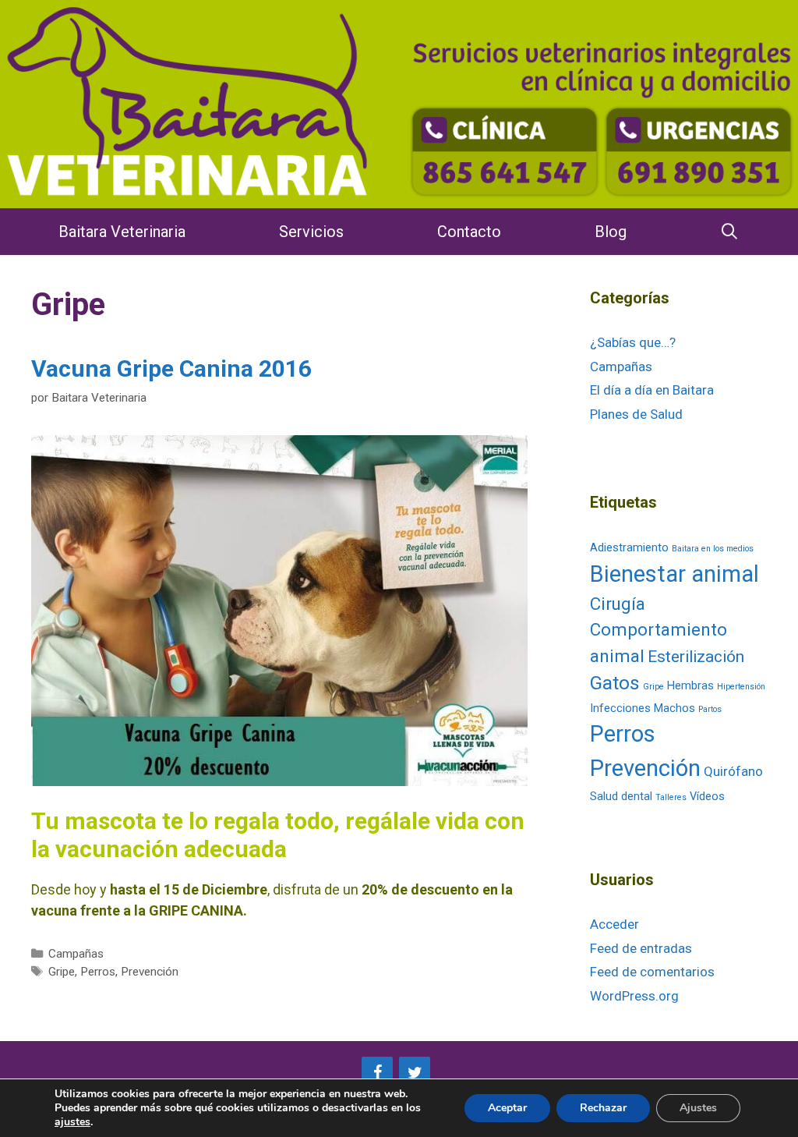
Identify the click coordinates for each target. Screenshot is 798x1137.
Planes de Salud (636, 414)
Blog (611, 231)
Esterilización (696, 656)
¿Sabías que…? (633, 342)
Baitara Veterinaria (121, 231)
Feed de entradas (641, 948)
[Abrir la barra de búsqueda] (730, 231)
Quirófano (733, 771)
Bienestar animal (674, 574)
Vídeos (707, 796)
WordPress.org (634, 996)
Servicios (311, 231)
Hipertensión (741, 687)
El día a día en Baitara (652, 390)
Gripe (61, 972)
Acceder (614, 924)
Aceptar (507, 1107)
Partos (710, 709)
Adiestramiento (629, 547)
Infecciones (620, 708)
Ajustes (698, 1107)
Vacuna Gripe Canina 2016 (171, 368)
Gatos (615, 682)
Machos (674, 708)
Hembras (690, 685)
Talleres (671, 797)
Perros (97, 972)
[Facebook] (377, 1073)
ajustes (72, 1122)
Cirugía (617, 603)
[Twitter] (414, 1073)
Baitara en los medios (713, 549)
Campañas (76, 954)
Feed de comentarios (652, 971)
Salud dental (621, 796)
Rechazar (603, 1107)
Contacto (469, 231)
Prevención (149, 972)
